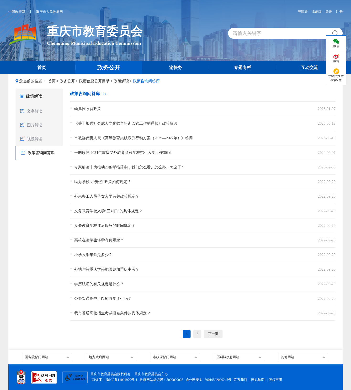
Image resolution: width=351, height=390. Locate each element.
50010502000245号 (218, 380)
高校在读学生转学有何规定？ (99, 240)
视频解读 (34, 139)
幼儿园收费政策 (87, 109)
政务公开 (67, 81)
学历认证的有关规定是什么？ (99, 284)
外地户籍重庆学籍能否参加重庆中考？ (106, 269)
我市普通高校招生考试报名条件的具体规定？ (112, 313)
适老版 (317, 12)
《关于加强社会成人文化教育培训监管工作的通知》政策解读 (125, 123)
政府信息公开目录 (94, 81)
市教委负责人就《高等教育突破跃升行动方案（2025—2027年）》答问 (133, 138)
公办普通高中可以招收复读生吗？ (103, 298)
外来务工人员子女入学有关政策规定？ (106, 196)
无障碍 (303, 12)
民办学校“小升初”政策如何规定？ (102, 182)
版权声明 (275, 380)
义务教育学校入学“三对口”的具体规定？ (108, 211)
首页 (52, 81)
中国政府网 (16, 12)
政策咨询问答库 (146, 81)
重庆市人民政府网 (49, 12)
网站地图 (258, 380)
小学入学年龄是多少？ (93, 255)
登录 (328, 12)
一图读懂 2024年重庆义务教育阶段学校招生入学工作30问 (122, 152)
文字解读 (34, 111)
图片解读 (34, 125)
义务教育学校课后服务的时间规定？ (104, 225)
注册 (339, 12)
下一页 (213, 334)
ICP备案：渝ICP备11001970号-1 (113, 380)
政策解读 (121, 81)
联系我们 (240, 380)
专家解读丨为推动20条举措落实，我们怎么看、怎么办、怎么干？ (129, 167)
